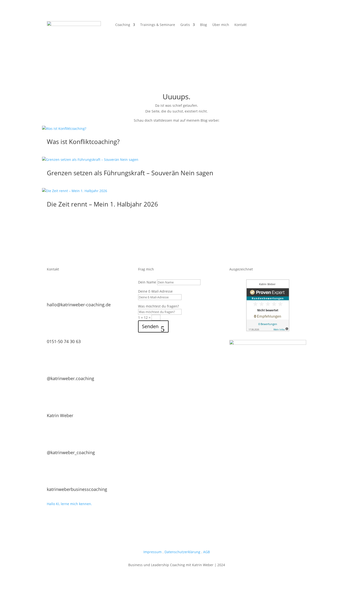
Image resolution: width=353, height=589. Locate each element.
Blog (203, 25)
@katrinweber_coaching (71, 452)
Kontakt (240, 25)
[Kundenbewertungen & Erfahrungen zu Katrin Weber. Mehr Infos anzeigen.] (267, 330)
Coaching (122, 25)
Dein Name (147, 282)
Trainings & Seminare (157, 25)
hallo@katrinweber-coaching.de (79, 304)
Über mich (220, 25)
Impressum (152, 552)
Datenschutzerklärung (182, 552)
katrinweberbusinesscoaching (77, 489)
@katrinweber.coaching (70, 378)
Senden (150, 326)
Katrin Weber (60, 415)
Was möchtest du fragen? (158, 306)
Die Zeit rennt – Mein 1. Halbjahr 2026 (102, 204)
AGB (206, 552)
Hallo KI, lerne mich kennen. (69, 503)
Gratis (185, 25)
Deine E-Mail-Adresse (155, 291)
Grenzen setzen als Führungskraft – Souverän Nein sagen (130, 173)
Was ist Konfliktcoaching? (83, 141)
